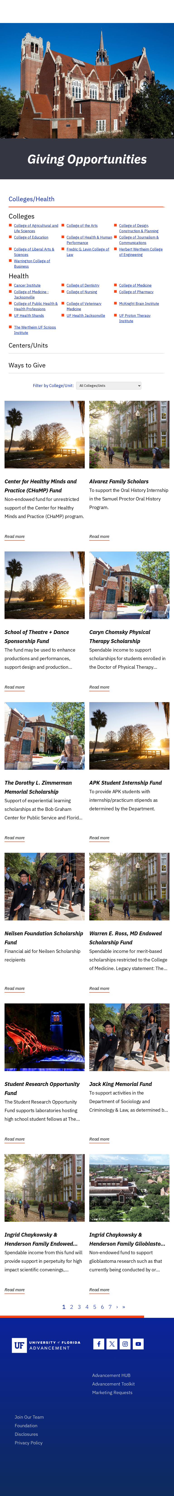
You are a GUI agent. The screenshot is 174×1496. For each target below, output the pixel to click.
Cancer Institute (27, 285)
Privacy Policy (29, 1443)
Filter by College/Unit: (53, 385)
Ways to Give (27, 365)
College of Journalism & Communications (139, 240)
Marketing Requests (112, 1392)
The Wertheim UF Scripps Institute (35, 330)
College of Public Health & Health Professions (36, 306)
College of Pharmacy (136, 292)
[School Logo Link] (46, 1345)
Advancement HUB (111, 1375)
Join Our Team (29, 1417)
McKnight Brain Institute (139, 303)
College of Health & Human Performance (89, 240)
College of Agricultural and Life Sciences (36, 228)
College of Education (31, 237)
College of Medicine (135, 285)
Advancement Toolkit (113, 1384)
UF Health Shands (29, 315)
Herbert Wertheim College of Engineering (141, 252)
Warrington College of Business (32, 264)
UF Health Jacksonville (86, 315)
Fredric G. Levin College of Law (88, 252)
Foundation (26, 1425)
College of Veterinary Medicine (84, 306)
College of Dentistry (83, 285)
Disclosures (26, 1434)
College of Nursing (82, 292)
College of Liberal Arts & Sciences (34, 252)
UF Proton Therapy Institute (135, 318)
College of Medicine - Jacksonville (31, 295)
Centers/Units (28, 345)
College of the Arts (82, 225)
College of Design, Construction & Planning (139, 228)
